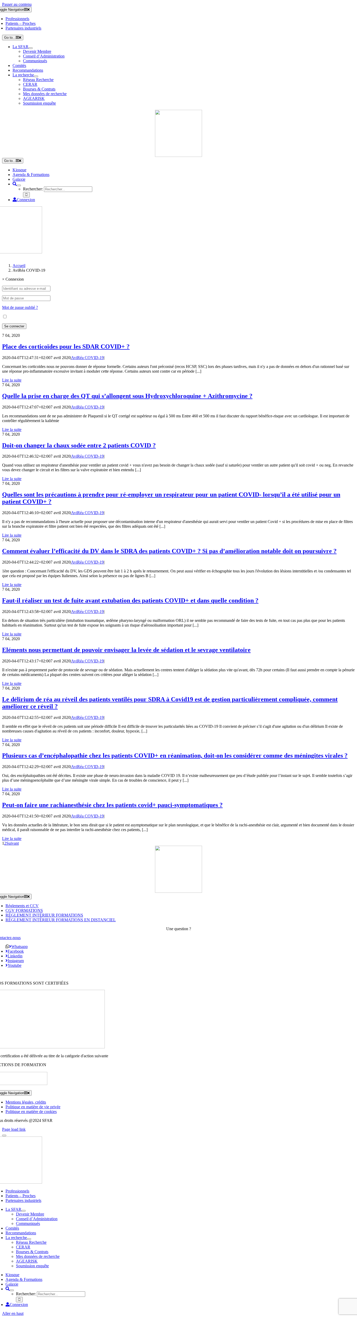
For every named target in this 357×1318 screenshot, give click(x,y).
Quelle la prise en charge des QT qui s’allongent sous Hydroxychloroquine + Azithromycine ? (127, 396)
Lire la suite (11, 380)
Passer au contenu (17, 4)
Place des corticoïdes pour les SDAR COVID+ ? (66, 346)
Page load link (14, 1129)
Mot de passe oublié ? (20, 307)
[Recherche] (15, 184)
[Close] (4, 1135)
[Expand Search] (19, 185)
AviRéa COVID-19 (87, 357)
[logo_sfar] (178, 155)
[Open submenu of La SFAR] (30, 48)
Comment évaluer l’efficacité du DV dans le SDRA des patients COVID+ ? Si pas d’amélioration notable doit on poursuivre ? (169, 551)
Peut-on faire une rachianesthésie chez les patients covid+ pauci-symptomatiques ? (112, 805)
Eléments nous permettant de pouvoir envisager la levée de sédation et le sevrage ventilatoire (126, 649)
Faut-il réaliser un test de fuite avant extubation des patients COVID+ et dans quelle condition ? (130, 600)
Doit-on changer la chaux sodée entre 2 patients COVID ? (79, 445)
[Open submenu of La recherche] (36, 76)
